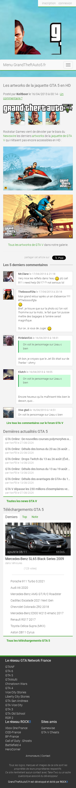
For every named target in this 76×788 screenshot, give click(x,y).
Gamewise (48, 728)
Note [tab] (35, 517)
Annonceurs (32, 755)
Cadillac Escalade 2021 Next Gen (32, 600)
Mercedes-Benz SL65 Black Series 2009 (34, 559)
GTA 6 (9, 671)
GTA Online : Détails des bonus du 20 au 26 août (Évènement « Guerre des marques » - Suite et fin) (38, 449)
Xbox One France (16, 728)
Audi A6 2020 (19, 587)
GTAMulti (11, 679)
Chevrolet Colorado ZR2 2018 (30, 606)
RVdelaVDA (25, 337)
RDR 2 (9, 718)
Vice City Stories (15, 692)
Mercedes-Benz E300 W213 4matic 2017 (37, 613)
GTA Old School (15, 713)
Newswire (9, 136)
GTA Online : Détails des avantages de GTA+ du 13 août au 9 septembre (38, 479)
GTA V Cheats (50, 732)
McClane (23, 273)
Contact (45, 755)
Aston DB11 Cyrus (22, 632)
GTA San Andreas (16, 701)
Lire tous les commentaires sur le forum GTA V (35, 423)
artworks (38, 136)
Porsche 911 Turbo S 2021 (28, 581)
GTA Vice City (14, 705)
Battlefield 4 (13, 745)
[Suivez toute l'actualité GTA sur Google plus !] (56, 11)
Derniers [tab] (11, 517)
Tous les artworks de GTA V (25, 245)
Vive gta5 (23, 410)
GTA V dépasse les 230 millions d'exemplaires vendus (38, 489)
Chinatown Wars (16, 683)
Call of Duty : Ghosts (18, 740)
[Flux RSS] (71, 11)
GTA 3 (9, 709)
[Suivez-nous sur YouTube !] (64, 11)
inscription (49, 3)
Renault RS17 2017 (23, 619)
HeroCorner (12, 749)
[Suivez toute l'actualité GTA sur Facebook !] (41, 11)
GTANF (10, 666)
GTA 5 (9, 675)
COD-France (13, 732)
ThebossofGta (26, 291)
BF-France (12, 736)
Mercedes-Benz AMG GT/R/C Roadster (36, 594)
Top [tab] (24, 517)
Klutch (22, 371)
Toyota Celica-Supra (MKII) (28, 626)
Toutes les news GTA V (22, 501)
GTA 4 (9, 688)
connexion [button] (65, 3)
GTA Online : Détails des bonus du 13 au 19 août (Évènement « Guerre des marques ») (38, 469)
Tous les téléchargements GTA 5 (28, 640)
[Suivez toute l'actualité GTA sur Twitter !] (48, 11)
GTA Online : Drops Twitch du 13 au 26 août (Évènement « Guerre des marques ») (38, 459)
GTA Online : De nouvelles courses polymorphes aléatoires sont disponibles (38, 439)
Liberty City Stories (17, 696)
